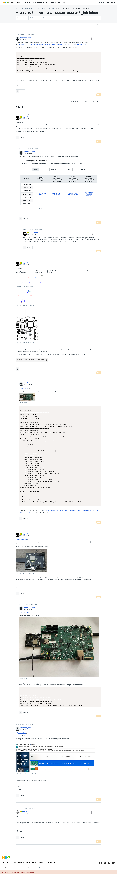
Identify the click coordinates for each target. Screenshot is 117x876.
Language (100, 2)
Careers (13, 862)
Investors (21, 862)
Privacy (4, 867)
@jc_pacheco (24, 388)
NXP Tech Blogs (51, 2)
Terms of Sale (17, 867)
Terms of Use (10, 867)
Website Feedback (44, 867)
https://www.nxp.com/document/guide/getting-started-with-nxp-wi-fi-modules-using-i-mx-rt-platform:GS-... (53, 44)
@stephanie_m (21, 733)
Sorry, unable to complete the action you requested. (17, 872)
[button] (92, 39)
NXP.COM (61, 2)
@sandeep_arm (22, 539)
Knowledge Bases (38, 2)
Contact (34, 862)
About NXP (5, 862)
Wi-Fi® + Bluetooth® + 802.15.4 (45, 8)
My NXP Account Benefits (47, 862)
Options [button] (97, 25)
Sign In (113, 2)
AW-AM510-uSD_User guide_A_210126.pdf (30, 360)
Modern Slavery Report (26, 867)
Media (28, 862)
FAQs (107, 2)
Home (17, 8)
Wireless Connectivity (27, 8)
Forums (27, 2)
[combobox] (64, 18)
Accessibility (36, 867)
